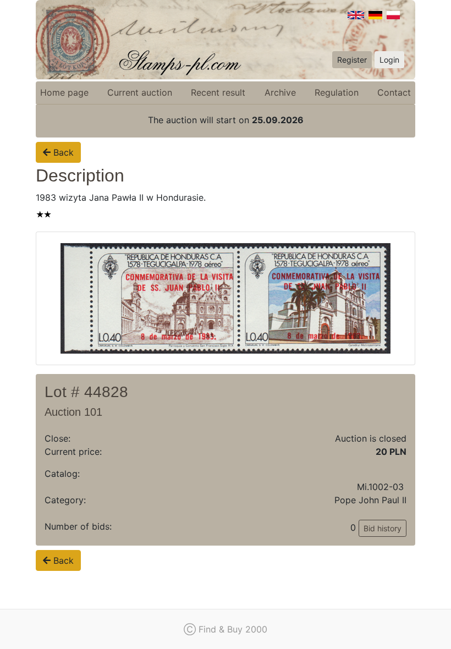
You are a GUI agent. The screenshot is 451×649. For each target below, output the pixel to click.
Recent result (218, 92)
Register (352, 59)
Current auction (139, 92)
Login (389, 59)
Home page (64, 92)
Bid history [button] (383, 528)
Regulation (337, 92)
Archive (280, 92)
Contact (394, 92)
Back (62, 152)
